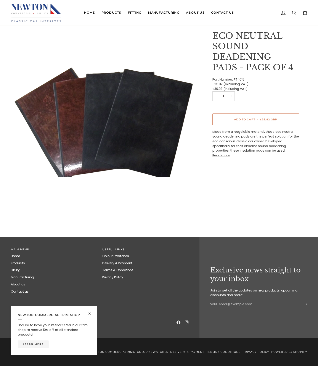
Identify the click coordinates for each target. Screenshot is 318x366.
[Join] (303, 303)
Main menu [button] (20, 249)
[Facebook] (178, 322)
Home (15, 256)
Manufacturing (22, 277)
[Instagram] (187, 322)
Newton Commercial (108, 351)
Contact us (20, 291)
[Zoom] (104, 122)
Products (18, 263)
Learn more (33, 344)
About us (18, 284)
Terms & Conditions (117, 270)
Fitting (15, 270)
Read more (221, 155)
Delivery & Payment (117, 263)
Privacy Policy (112, 277)
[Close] (91, 312)
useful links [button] (113, 249)
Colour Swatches (115, 256)
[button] (89, 13)
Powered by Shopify (289, 351)
